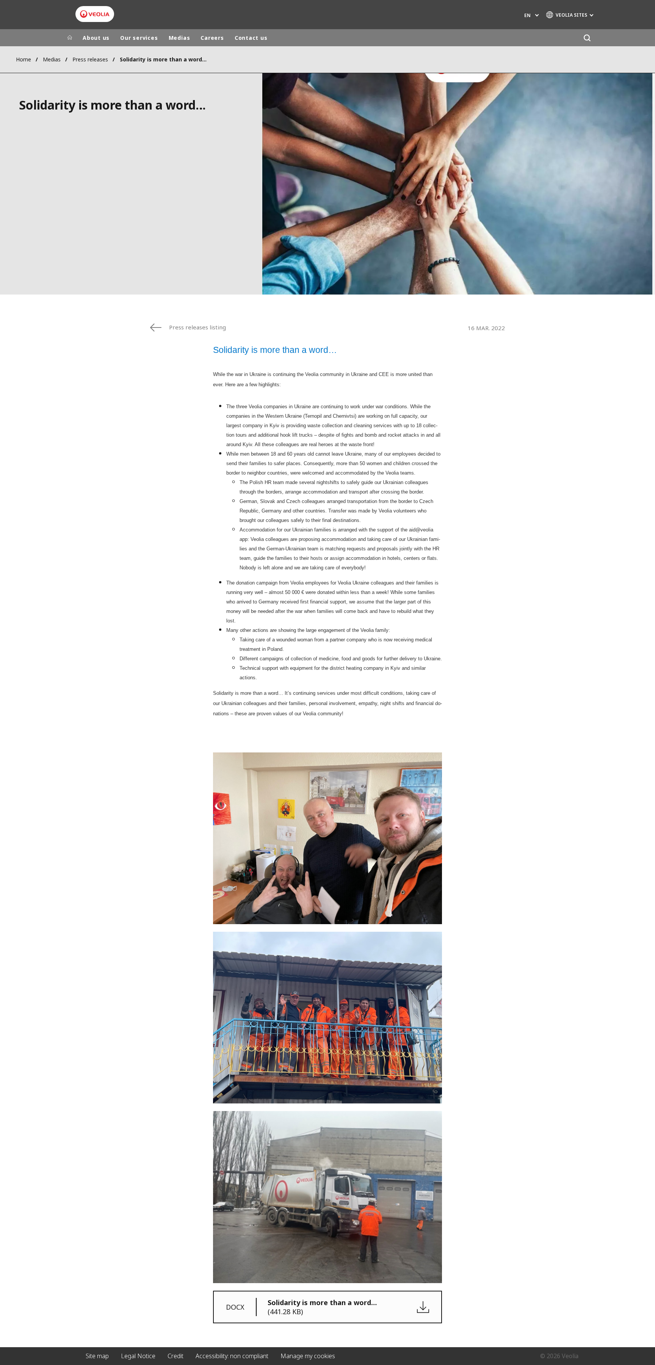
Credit (175, 1356)
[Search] (587, 38)
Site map (97, 1356)
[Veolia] (95, 14)
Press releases (90, 59)
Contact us (251, 37)
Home (23, 59)
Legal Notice (138, 1356)
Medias (179, 37)
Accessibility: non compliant (232, 1356)
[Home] (69, 37)
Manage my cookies (307, 1356)
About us (96, 37)
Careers (212, 37)
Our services (139, 37)
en (527, 15)
